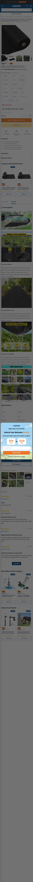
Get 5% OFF (16, 453)
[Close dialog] (31, 424)
